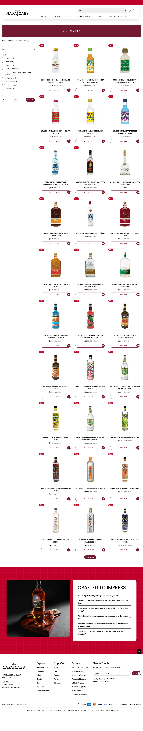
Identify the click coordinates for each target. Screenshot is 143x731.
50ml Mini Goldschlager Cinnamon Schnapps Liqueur (55, 81)
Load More (90, 557)
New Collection (42, 667)
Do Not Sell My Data (79, 687)
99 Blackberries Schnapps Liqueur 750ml (125, 541)
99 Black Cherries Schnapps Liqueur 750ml (56, 489)
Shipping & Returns (79, 675)
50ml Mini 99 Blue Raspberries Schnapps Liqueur (125, 132)
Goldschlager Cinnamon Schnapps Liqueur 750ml (125, 183)
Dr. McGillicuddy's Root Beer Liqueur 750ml (17, 73)
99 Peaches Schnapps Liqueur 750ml (125, 488)
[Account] (130, 10)
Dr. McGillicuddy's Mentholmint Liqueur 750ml (124, 285)
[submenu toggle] (49, 16)
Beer (38, 683)
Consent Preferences (79, 695)
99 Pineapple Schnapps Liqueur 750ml (55, 438)
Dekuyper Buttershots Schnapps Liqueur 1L (55, 387)
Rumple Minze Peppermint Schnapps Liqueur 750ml (90, 183)
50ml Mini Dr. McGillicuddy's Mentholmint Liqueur (125, 81)
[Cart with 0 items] (135, 10)
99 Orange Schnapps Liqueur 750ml (90, 488)
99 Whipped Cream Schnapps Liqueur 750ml (90, 541)
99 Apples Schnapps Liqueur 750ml (125, 437)
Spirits (39, 679)
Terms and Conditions (80, 667)
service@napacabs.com (80, 710)
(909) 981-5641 (95, 710)
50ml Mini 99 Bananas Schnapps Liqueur (90, 132)
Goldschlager (10, 78)
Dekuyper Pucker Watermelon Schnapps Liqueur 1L (90, 336)
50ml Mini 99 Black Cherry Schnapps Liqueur (56, 132)
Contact (57, 675)
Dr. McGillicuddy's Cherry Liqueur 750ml (125, 234)
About (56, 667)
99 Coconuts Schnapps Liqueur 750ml (56, 541)
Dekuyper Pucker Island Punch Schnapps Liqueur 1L (55, 336)
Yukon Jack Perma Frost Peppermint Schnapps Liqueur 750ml (55, 183)
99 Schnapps (10, 58)
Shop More (41, 687)
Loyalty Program (78, 671)
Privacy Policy (124, 704)
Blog (55, 671)
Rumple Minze (10, 85)
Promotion (41, 671)
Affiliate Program (78, 683)
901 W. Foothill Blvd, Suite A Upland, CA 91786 (12, 676)
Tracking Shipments (79, 679)
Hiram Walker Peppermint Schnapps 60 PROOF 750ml (125, 387)
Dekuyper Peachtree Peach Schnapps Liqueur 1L (125, 336)
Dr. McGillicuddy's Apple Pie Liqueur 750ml (56, 285)
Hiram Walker (10, 82)
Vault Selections (43, 691)
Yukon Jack (9, 89)
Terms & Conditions (135, 704)
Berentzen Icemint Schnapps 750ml (90, 233)
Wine (39, 675)
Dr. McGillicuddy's (12, 69)
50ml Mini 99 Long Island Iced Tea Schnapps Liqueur (90, 81)
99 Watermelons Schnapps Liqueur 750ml (90, 387)
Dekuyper (9, 65)
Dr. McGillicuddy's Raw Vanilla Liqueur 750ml (90, 285)
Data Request (76, 691)
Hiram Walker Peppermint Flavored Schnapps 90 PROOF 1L (90, 438)
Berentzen (9, 62)
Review (56, 679)
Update (30, 100)
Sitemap (57, 683)
